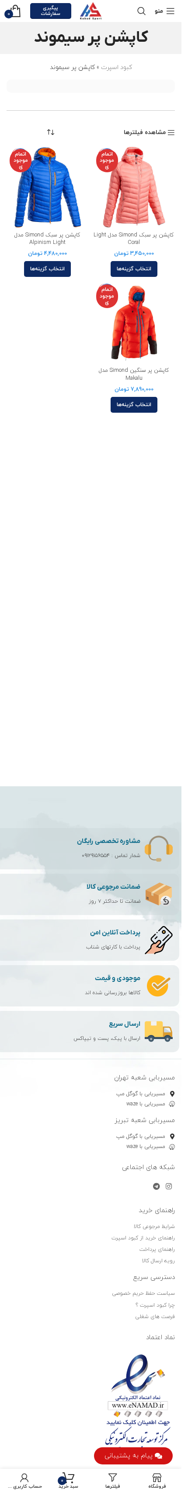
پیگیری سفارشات (50, 10)
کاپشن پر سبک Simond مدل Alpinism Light (47, 239)
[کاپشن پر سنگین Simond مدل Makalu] (134, 322)
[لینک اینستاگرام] (169, 1187)
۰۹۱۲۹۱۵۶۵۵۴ (96, 855)
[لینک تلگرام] (156, 1187)
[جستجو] (141, 11)
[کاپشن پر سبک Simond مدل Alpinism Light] (48, 187)
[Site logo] (91, 10)
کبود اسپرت (116, 67)
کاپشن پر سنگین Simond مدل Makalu (134, 374)
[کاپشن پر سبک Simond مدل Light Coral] (134, 187)
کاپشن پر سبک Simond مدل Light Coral (134, 239)
